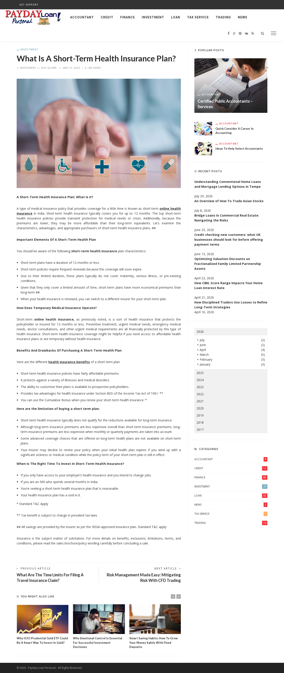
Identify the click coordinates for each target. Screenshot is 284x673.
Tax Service (198, 17)
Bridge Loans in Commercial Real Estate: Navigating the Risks (226, 217)
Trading (223, 17)
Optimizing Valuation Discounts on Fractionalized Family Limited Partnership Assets (227, 264)
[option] (43, 624)
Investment (153, 17)
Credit (107, 17)
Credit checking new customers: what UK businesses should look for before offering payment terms (228, 240)
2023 (200, 387)
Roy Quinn (49, 67)
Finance (127, 17)
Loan (175, 17)
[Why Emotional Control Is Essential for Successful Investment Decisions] (99, 619)
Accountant (82, 17)
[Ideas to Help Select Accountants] (203, 148)
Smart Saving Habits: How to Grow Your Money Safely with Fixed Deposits (153, 642)
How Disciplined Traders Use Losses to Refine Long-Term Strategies (230, 304)
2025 (200, 373)
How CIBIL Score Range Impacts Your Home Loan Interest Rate (228, 285)
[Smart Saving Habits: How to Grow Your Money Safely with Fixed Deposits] (155, 619)
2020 (200, 408)
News (242, 17)
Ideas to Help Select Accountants (239, 148)
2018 (200, 422)
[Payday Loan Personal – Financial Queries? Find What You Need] (33, 17)
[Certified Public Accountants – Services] (230, 85)
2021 (200, 401)
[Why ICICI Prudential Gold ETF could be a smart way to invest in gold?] (43, 619)
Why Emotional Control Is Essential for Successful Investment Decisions (97, 642)
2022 (200, 394)
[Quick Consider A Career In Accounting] (203, 128)
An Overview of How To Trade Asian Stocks (229, 201)
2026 (200, 331)
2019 (200, 415)
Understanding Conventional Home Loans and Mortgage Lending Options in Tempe (227, 184)
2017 (200, 429)
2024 (200, 380)
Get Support (28, 4)
